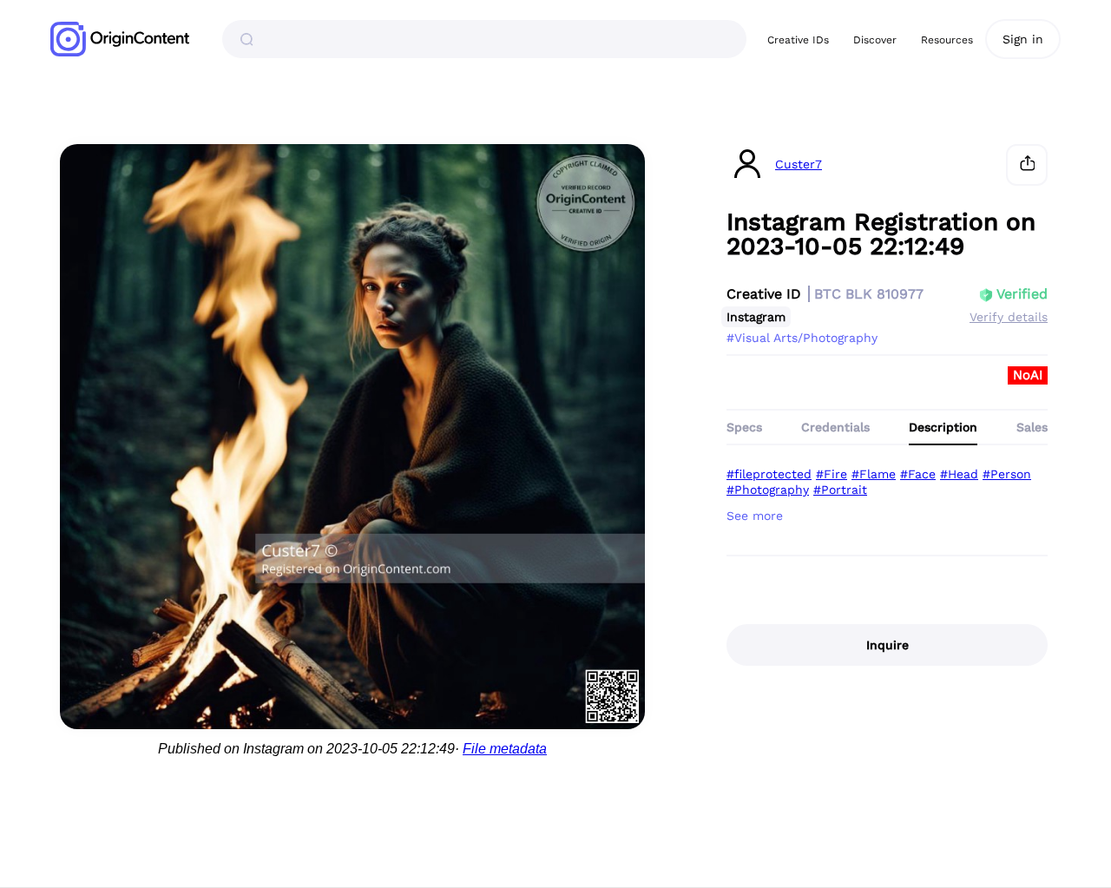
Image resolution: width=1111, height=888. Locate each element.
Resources (947, 40)
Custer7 (798, 164)
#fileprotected (769, 474)
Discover (875, 40)
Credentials (835, 427)
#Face (918, 474)
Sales (1032, 427)
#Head (959, 474)
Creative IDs (798, 40)
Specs (744, 427)
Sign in (1023, 39)
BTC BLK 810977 (869, 294)
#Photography (767, 490)
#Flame (873, 474)
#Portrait (840, 490)
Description (943, 427)
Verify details (1009, 317)
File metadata (505, 748)
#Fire (831, 474)
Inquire (887, 645)
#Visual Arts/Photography (802, 338)
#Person (1007, 474)
